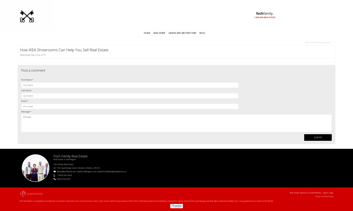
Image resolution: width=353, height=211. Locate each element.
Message (26, 111)
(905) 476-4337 (63, 179)
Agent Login (328, 192)
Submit (318, 137)
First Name (27, 79)
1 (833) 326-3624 (64, 175)
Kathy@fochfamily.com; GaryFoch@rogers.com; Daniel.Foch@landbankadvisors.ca (91, 171)
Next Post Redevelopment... (318, 42)
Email (24, 101)
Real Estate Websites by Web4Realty (305, 192)
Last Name (26, 90)
